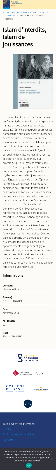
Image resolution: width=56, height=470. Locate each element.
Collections (42, 12)
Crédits (7, 428)
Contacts (8, 440)
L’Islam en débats (10, 15)
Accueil (6, 12)
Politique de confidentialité (18, 434)
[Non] (52, 458)
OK (28, 465)
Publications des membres (23, 12)
